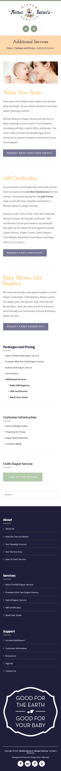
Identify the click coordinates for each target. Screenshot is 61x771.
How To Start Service (16, 559)
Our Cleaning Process (16, 544)
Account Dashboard (15, 640)
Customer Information (16, 648)
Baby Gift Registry (20, 385)
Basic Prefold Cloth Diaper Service (22, 355)
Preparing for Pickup (16, 431)
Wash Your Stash (19, 397)
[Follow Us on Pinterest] (35, 764)
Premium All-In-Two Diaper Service (22, 592)
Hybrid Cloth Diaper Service (19, 367)
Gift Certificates (18, 391)
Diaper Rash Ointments (17, 437)
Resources (11, 655)
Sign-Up (9, 663)
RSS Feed (45, 757)
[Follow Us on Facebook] (20, 764)
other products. (16, 242)
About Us (10, 528)
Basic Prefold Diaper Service (19, 584)
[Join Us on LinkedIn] (28, 764)
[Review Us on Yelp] (42, 764)
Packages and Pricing (19, 347)
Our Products (12, 373)
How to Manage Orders (17, 425)
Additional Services (16, 379)
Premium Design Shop (31, 757)
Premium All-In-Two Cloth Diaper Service (25, 361)
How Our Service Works (17, 536)
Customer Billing (13, 443)
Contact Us (11, 671)
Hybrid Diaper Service (16, 600)
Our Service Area (14, 551)
